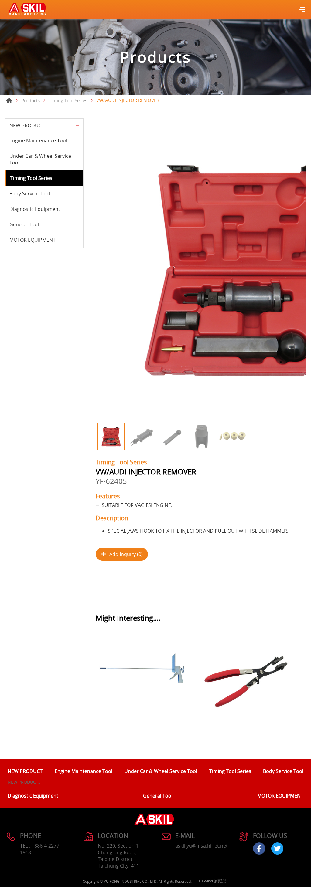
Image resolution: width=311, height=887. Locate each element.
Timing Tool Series (68, 100)
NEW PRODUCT (26, 125)
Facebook (259, 848)
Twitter (277, 848)
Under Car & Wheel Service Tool (40, 159)
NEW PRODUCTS (24, 782)
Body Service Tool (29, 193)
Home (9, 100)
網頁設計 (221, 881)
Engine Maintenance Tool (38, 140)
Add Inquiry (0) (126, 554)
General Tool (24, 224)
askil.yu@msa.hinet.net (201, 845)
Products (30, 100)
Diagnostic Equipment (34, 209)
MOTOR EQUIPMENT (32, 240)
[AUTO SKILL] (27, 9)
